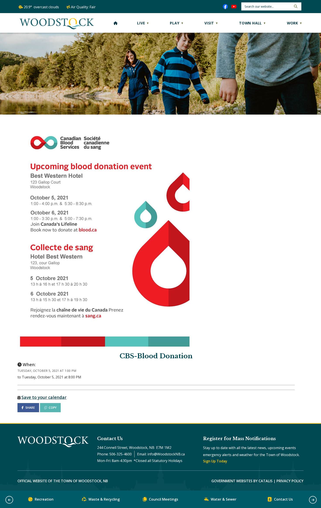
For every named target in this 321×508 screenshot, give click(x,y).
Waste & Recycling (104, 499)
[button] (295, 6)
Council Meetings (163, 499)
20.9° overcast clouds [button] (41, 7)
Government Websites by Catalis (242, 481)
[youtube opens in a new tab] (233, 6)
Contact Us (283, 499)
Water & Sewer (223, 499)
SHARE (30, 407)
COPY (53, 407)
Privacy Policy (290, 481)
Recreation (44, 499)
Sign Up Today (215, 461)
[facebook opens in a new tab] (225, 6)
